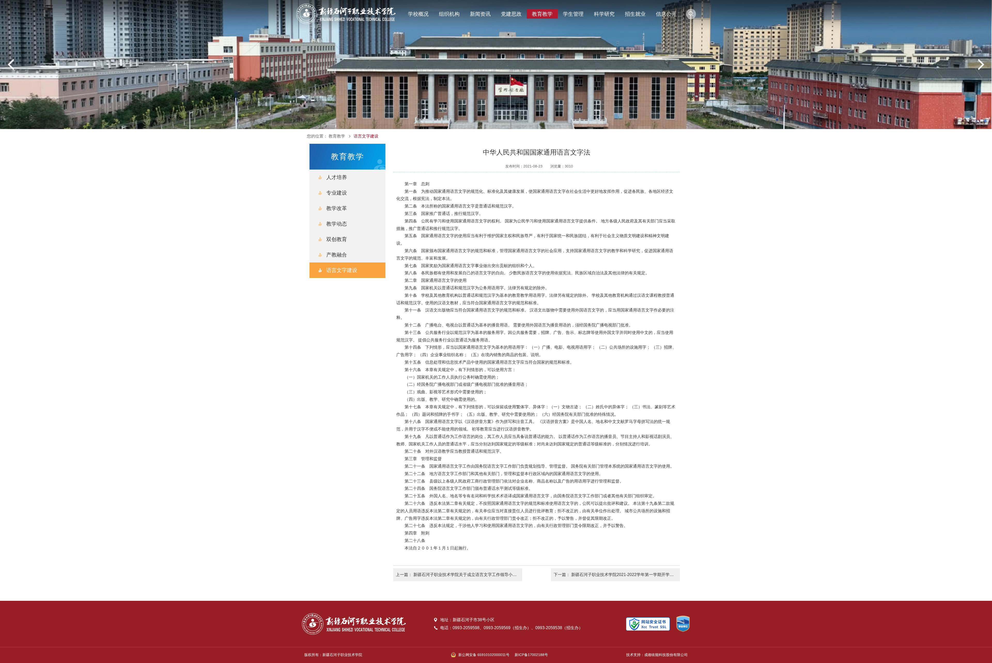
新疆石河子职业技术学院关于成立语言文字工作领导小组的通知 (471, 574)
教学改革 (336, 208)
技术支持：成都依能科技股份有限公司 (657, 655)
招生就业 (635, 14)
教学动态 (336, 224)
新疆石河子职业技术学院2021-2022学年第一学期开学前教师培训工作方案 (639, 574)
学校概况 (418, 14)
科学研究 (604, 14)
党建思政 (511, 14)
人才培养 (336, 177)
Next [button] (980, 64)
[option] (496, 64)
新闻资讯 (480, 14)
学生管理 (573, 14)
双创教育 (336, 239)
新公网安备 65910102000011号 (483, 655)
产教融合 (336, 255)
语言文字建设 (366, 136)
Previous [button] (11, 64)
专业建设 (336, 193)
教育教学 (542, 14)
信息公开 (666, 14)
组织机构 (449, 14)
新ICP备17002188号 (531, 655)
